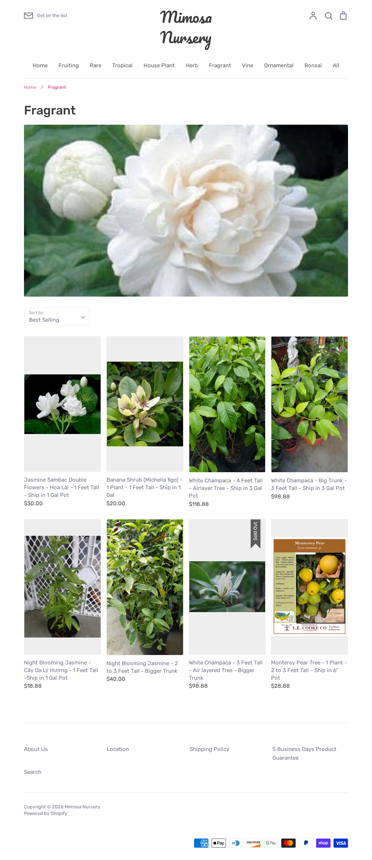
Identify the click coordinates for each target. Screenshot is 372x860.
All (336, 65)
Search (32, 772)
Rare (95, 65)
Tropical (122, 65)
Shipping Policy (209, 749)
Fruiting (68, 65)
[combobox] (56, 317)
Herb (192, 65)
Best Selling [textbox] (44, 320)
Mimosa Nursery (186, 27)
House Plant (159, 65)
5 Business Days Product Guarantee (304, 753)
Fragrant (220, 65)
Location (118, 749)
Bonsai (313, 65)
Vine (247, 65)
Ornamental (279, 65)
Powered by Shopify (45, 813)
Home (40, 65)
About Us (36, 749)
